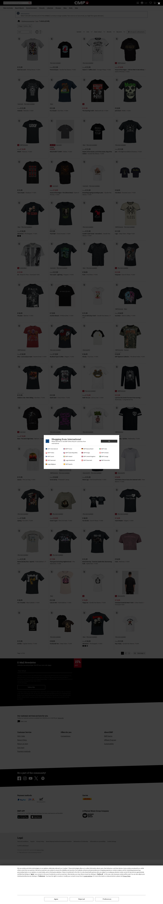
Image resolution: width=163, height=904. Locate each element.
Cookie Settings (88, 876)
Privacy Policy (126, 876)
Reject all (81, 899)
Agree (56, 899)
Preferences (107, 899)
